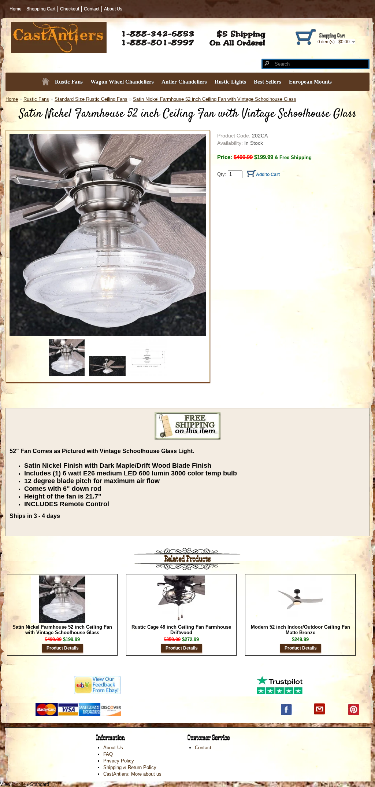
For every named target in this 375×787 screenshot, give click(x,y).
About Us (113, 8)
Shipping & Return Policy (129, 767)
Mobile (19, 784)
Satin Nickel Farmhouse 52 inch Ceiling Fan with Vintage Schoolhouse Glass (214, 99)
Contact (91, 8)
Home (16, 8)
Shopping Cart (40, 8)
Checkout (69, 8)
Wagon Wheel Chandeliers (122, 82)
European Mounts (310, 82)
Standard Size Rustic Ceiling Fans (91, 99)
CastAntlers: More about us (132, 774)
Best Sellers (267, 82)
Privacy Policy (118, 761)
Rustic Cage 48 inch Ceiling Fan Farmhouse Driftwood (181, 629)
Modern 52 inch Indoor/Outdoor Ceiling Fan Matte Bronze (300, 629)
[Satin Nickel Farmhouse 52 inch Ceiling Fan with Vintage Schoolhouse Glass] (108, 235)
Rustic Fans (36, 99)
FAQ (108, 754)
